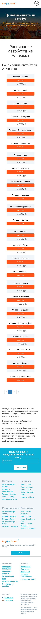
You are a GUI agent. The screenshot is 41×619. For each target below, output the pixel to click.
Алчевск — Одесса (20, 220)
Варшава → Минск (27, 497)
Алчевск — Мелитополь (20, 182)
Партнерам (25, 572)
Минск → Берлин (27, 487)
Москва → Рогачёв (9, 516)
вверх (20, 553)
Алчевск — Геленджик (20, 117)
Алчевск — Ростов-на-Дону (20, 323)
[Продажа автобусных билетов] (9, 3)
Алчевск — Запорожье (20, 143)
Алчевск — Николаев (20, 195)
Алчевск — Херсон (20, 272)
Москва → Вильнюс (28, 528)
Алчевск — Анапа (20, 90)
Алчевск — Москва (20, 77)
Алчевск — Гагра (20, 103)
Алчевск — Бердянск (20, 310)
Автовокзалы (8, 576)
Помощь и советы (10, 581)
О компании (26, 567)
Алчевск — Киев (20, 155)
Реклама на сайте (28, 579)
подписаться (20, 467)
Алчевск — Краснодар (20, 168)
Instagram (8, 600)
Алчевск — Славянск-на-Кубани (20, 350)
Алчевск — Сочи (20, 232)
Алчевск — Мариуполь (20, 297)
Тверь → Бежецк (8, 496)
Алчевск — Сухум (20, 245)
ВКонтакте (8, 598)
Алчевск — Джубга (20, 336)
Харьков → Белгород (10, 526)
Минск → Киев (26, 516)
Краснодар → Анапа (9, 499)
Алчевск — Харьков (20, 258)
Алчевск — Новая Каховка (20, 376)
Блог (4, 579)
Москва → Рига (8, 519)
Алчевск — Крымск (20, 363)
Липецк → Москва (9, 494)
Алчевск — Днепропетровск (20, 130)
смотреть (20, 80)
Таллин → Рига (26, 490)
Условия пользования (26, 575)
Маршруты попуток (6, 572)
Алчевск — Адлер (20, 283)
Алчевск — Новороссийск (20, 207)
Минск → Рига (26, 484)
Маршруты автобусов (6, 568)
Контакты (25, 569)
